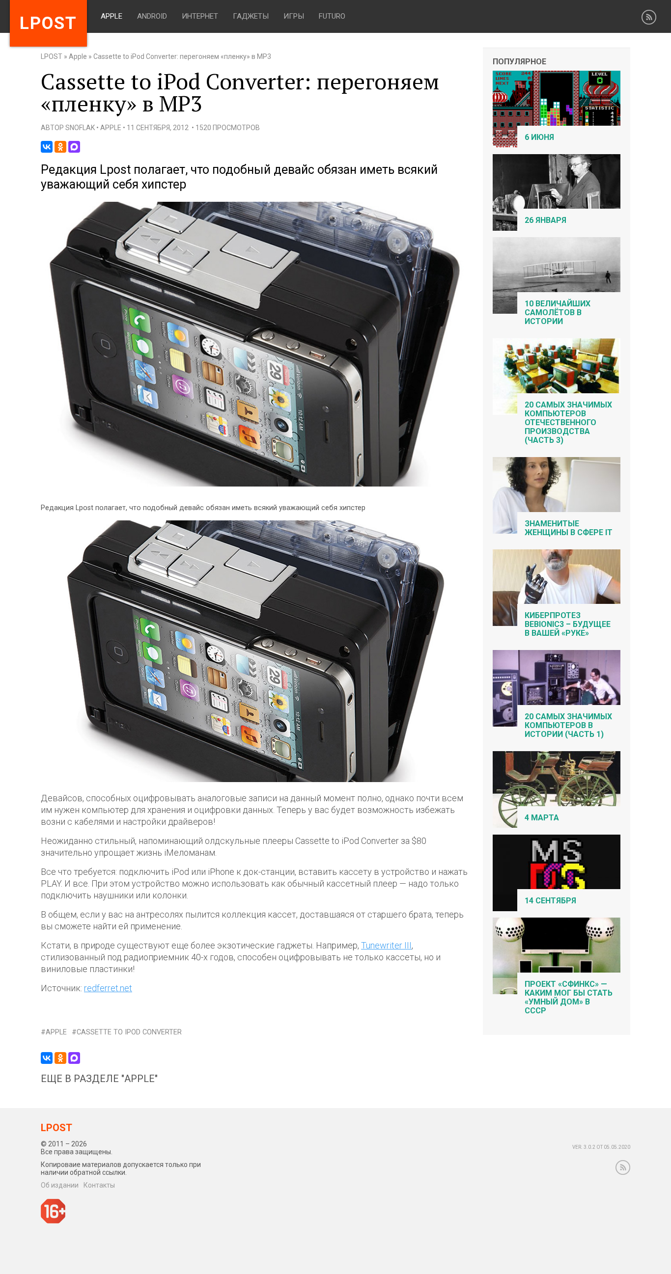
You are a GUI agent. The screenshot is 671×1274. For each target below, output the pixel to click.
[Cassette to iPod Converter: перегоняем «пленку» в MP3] (254, 484)
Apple (111, 16)
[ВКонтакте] (47, 147)
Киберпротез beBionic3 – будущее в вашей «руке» (568, 624)
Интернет (200, 16)
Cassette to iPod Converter (129, 1032)
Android (152, 16)
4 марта (542, 817)
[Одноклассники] (60, 147)
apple (56, 1032)
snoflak (80, 128)
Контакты (99, 1185)
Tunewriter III (386, 945)
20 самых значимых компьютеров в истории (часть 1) (568, 725)
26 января (545, 220)
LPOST (51, 56)
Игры (293, 16)
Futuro (332, 16)
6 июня (539, 137)
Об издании (60, 1185)
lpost (48, 23)
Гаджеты (251, 16)
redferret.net (108, 988)
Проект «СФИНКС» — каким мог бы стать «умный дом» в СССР (569, 997)
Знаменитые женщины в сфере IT (569, 528)
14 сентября (550, 900)
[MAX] (74, 147)
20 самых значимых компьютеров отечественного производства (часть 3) (568, 422)
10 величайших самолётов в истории (557, 312)
